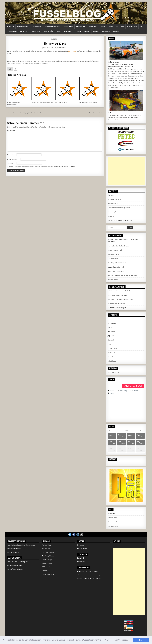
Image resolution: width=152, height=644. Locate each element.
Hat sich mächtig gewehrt (116, 271)
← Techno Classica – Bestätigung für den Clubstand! (23, 113)
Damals (111, 26)
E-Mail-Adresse (13, 159)
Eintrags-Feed (112, 518)
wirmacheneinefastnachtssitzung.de (89, 575)
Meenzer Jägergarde (14, 549)
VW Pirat (87, 31)
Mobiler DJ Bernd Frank (14, 565)
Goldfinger (111, 331)
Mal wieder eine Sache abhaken (119, 246)
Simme (59, 31)
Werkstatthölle (48, 31)
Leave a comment (62, 48)
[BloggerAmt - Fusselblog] (128, 624)
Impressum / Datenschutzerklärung (120, 220)
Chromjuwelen (82, 549)
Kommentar (11, 130)
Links (141, 26)
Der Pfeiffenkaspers (49, 552)
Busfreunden (72, 51)
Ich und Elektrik (113, 280)
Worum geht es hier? (115, 199)
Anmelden (111, 513)
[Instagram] (77, 534)
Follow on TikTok (134, 386)
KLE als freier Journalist (14, 569)
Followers (134, 390)
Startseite (10, 26)
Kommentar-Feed (113, 522)
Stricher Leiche (35, 31)
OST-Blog (45, 571)
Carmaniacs (106, 31)
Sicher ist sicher (113, 259)
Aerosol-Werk (46, 549)
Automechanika (68, 26)
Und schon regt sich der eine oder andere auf (123, 275)
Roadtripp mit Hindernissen (117, 263)
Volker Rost (81, 562)
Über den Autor (113, 203)
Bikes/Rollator (80, 26)
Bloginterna (92, 26)
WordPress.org (113, 526)
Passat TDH (23, 31)
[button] (128, 640)
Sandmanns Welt (48, 574)
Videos (112, 390)
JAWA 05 (110, 344)
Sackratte (111, 357)
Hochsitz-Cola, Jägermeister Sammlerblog (21, 545)
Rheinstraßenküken (13, 552)
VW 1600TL (78, 31)
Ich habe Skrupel (61, 102)
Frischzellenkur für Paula (116, 267)
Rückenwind (67, 31)
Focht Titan (120, 26)
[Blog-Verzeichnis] (128, 622)
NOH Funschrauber (48, 567)
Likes (111, 393)
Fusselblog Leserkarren (116, 212)
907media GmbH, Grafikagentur (17, 562)
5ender (55, 39)
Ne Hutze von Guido (55, 43)
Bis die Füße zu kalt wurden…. (89, 102)
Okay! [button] (141, 640)
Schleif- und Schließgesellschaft (42, 102)
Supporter (111, 216)
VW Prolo (96, 31)
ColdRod (102, 26)
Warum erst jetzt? (114, 254)
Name (9, 155)
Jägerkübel (111, 336)
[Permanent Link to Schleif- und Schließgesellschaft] (42, 88)
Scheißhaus (112, 361)
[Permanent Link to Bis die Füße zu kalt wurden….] (90, 88)
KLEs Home (116, 31)
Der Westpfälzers (48, 556)
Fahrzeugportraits (23, 26)
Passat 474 (111, 353)
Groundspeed (47, 563)
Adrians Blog (46, 545)
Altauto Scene (37, 26)
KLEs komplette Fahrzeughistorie (119, 208)
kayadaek (80, 558)
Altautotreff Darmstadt (52, 26)
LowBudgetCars (12, 31)
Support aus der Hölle (115, 250)
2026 (126, 431)
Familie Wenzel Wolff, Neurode (87, 571)
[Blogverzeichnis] (128, 626)
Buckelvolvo (112, 323)
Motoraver (80, 545)
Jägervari (111, 340)
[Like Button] (10, 69)
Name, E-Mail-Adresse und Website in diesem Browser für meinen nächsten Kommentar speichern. (42, 167)
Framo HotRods (132, 26)
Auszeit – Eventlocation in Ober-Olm (89, 578)
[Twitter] (69, 534)
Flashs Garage (47, 560)
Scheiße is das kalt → (96, 113)
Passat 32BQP (112, 348)
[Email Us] (81, 534)
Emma (110, 327)
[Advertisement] (126, 171)
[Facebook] (73, 534)
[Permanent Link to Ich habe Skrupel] (66, 88)
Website (10, 163)
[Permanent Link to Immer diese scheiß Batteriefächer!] (18, 88)
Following (122, 390)
